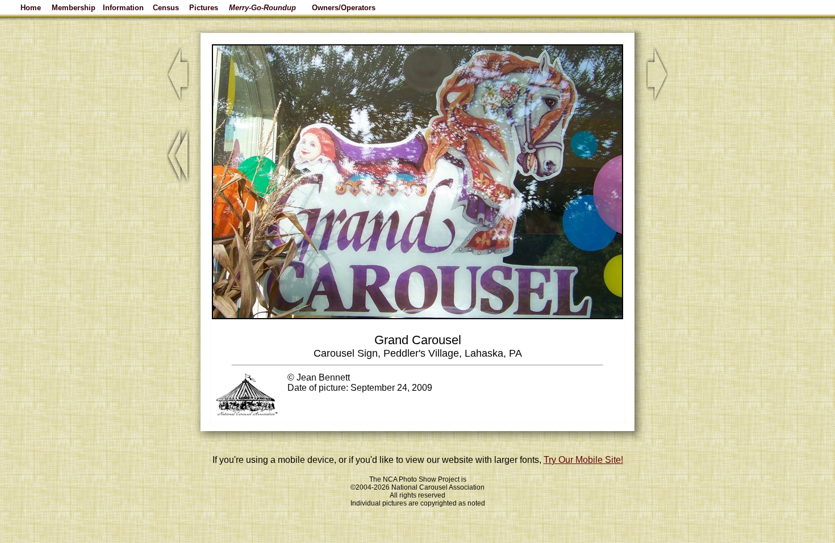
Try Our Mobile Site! (583, 460)
